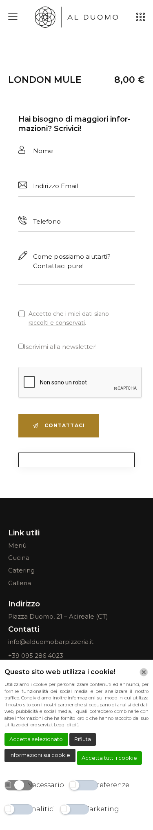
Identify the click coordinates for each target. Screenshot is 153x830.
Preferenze (110, 785)
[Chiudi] (144, 672)
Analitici (41, 809)
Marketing (101, 809)
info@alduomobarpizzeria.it (50, 642)
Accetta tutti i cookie (109, 758)
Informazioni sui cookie (39, 755)
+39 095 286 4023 (35, 655)
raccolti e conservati (57, 323)
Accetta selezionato (36, 739)
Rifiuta (82, 739)
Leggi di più (67, 725)
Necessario (45, 785)
